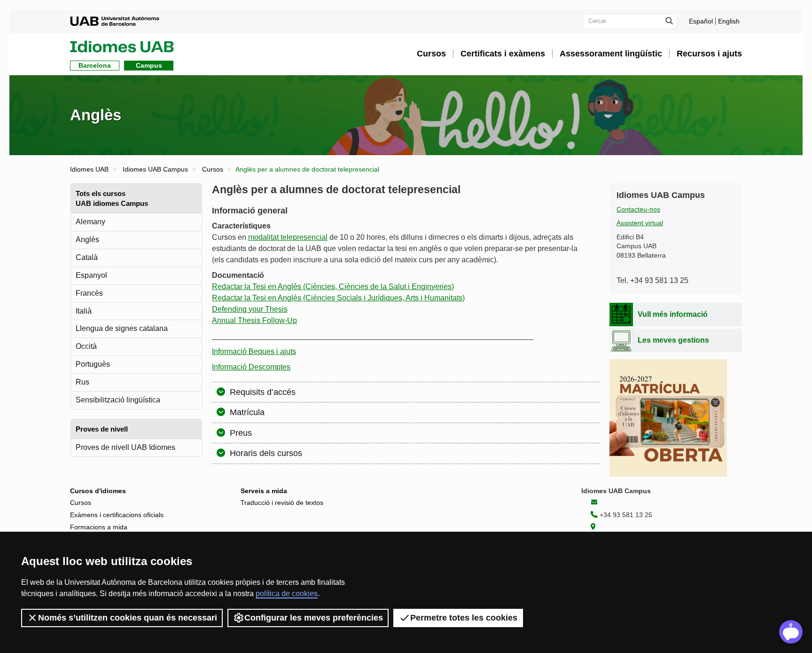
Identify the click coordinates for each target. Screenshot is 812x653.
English (729, 21)
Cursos (212, 169)
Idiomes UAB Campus (155, 169)
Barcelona (94, 65)
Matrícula (246, 412)
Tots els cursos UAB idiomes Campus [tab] (112, 198)
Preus (239, 433)
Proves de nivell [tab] (102, 429)
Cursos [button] (431, 53)
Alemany (90, 222)
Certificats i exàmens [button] (503, 53)
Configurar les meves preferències (313, 617)
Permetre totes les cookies (463, 617)
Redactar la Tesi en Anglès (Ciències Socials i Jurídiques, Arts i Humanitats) (338, 298)
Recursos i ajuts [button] (709, 53)
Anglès (87, 240)
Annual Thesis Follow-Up (254, 320)
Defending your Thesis (250, 309)
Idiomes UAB (89, 169)
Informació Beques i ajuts (254, 351)
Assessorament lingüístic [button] (611, 53)
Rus (82, 382)
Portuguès (93, 364)
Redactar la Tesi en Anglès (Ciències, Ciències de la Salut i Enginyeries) (333, 287)
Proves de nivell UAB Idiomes (125, 447)
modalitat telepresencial (288, 237)
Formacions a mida (98, 527)
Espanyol (91, 275)
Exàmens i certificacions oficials (117, 515)
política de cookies (287, 594)
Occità (86, 346)
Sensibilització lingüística (118, 400)
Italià (84, 311)
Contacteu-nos (638, 209)
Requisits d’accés (261, 392)
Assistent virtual (640, 223)
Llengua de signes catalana (122, 328)
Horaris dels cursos (264, 453)
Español (701, 21)
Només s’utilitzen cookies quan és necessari (127, 617)
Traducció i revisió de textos (282, 502)
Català (87, 257)
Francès (89, 293)
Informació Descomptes (251, 367)
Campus (149, 65)
